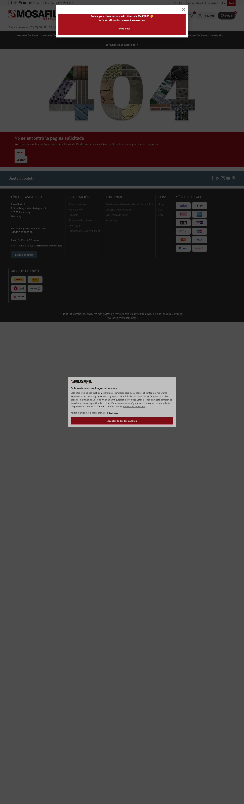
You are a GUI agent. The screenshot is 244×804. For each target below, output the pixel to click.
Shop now (124, 28)
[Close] (184, 9)
